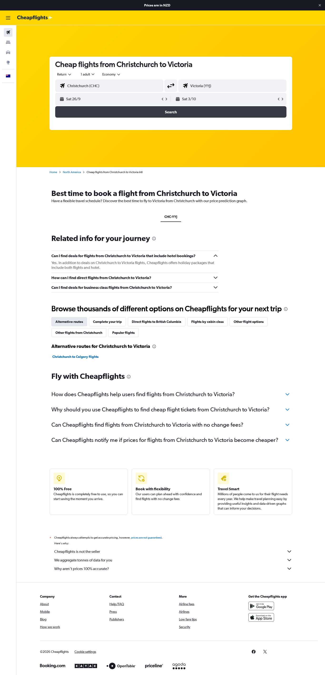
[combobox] (64, 74)
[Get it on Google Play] (261, 606)
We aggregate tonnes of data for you (83, 560)
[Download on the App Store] (261, 617)
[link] (253, 651)
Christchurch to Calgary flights (75, 357)
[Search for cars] (8, 52)
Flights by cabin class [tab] (207, 322)
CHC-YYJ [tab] (170, 217)
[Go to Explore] (8, 62)
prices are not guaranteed (146, 537)
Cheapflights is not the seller (77, 551)
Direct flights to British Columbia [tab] (156, 322)
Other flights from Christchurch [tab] (78, 333)
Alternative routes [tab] (69, 322)
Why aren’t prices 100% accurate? (81, 568)
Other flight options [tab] (249, 322)
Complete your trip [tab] (107, 322)
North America (72, 172)
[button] (320, 5)
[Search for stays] (8, 42)
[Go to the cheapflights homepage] (34, 17)
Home (53, 172)
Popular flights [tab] (123, 333)
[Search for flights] (8, 32)
